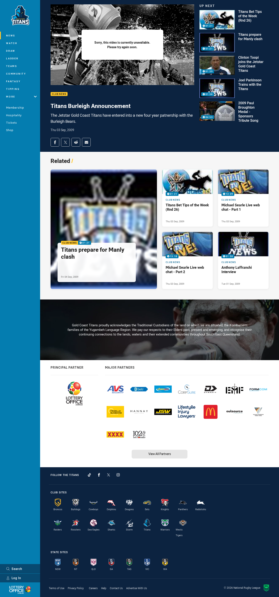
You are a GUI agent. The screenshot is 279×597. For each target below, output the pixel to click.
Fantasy (13, 81)
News (10, 35)
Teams (11, 66)
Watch (11, 43)
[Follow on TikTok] (89, 475)
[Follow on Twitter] (108, 475)
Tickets (11, 123)
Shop (9, 130)
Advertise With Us (136, 588)
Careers (93, 588)
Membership (15, 107)
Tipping (13, 89)
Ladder (12, 58)
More (10, 96)
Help (103, 588)
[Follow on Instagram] (118, 475)
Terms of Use (56, 588)
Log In (16, 578)
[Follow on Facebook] (99, 475)
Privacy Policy (76, 588)
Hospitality (14, 115)
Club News (59, 94)
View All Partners (159, 454)
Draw (10, 50)
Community (16, 73)
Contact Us (116, 588)
